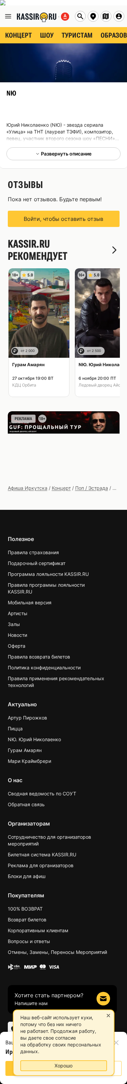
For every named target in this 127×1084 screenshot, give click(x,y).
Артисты (17, 613)
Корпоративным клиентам (38, 930)
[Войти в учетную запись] (118, 16)
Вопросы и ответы (29, 941)
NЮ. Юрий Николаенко (34, 739)
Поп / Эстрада (91, 488)
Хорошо (63, 1065)
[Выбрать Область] (106, 16)
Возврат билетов (27, 919)
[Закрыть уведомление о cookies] (108, 1015)
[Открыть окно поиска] (80, 16)
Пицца (15, 728)
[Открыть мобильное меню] (8, 16)
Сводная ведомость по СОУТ (42, 793)
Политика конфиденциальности (44, 667)
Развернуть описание (66, 154)
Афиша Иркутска (27, 488)
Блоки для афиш (26, 876)
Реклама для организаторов (40, 865)
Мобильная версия (29, 602)
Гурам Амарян (25, 750)
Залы (14, 624)
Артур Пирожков (27, 718)
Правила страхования (33, 552)
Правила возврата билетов (39, 657)
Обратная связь (26, 804)
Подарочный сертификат (36, 563)
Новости (17, 635)
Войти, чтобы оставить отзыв (63, 218)
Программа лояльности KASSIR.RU (48, 574)
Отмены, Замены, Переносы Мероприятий (57, 952)
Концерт (61, 488)
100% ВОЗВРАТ (25, 909)
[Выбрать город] (93, 16)
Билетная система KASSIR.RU (42, 854)
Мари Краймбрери (29, 761)
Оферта (16, 646)
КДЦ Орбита (24, 385)
